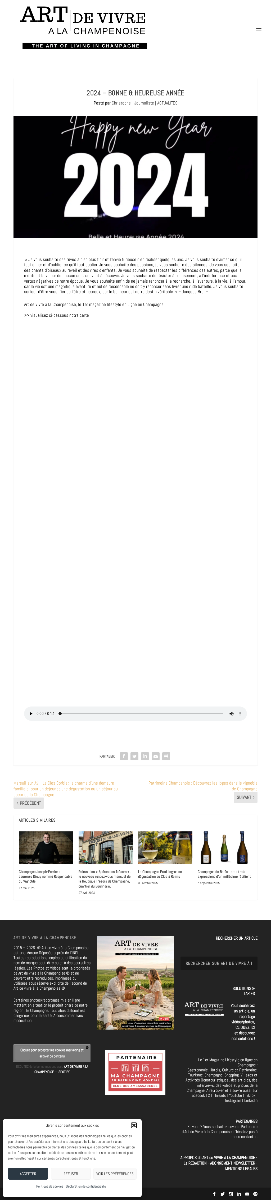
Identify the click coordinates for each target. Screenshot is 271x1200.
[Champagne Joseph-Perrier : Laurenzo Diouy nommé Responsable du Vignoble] (46, 847)
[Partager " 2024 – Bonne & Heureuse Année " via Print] (166, 756)
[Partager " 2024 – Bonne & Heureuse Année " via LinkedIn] (145, 756)
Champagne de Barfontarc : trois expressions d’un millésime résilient (224, 874)
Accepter (28, 1173)
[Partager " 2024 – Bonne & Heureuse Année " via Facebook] (124, 756)
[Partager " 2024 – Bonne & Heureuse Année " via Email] (155, 756)
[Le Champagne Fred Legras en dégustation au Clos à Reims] (165, 847)
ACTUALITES (167, 103)
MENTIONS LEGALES (241, 1168)
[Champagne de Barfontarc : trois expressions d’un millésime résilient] (225, 847)
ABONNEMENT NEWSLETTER (233, 1163)
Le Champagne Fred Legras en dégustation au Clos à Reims (160, 874)
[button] (134, 1125)
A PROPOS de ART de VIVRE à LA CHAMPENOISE (217, 1157)
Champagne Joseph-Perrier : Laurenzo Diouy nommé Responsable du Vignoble (45, 876)
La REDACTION (196, 1163)
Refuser (71, 1173)
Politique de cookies (49, 1186)
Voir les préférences (115, 1173)
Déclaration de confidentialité (86, 1186)
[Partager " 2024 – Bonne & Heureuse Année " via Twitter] (134, 756)
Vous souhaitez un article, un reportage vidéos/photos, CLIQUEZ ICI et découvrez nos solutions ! (243, 1022)
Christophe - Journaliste (133, 103)
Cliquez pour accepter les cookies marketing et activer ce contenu (52, 1053)
